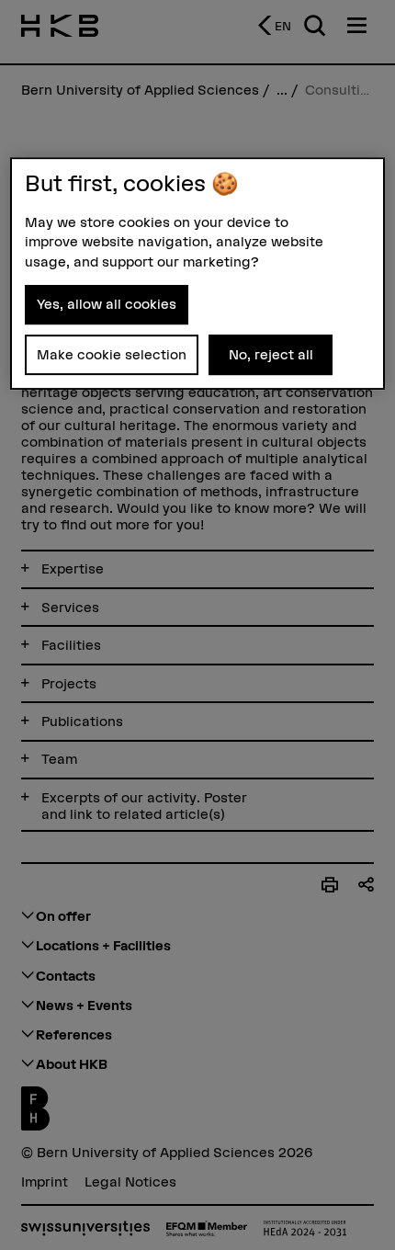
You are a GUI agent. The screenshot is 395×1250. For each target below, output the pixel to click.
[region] (198, 273)
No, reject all (271, 354)
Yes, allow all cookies (106, 304)
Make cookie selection (111, 354)
